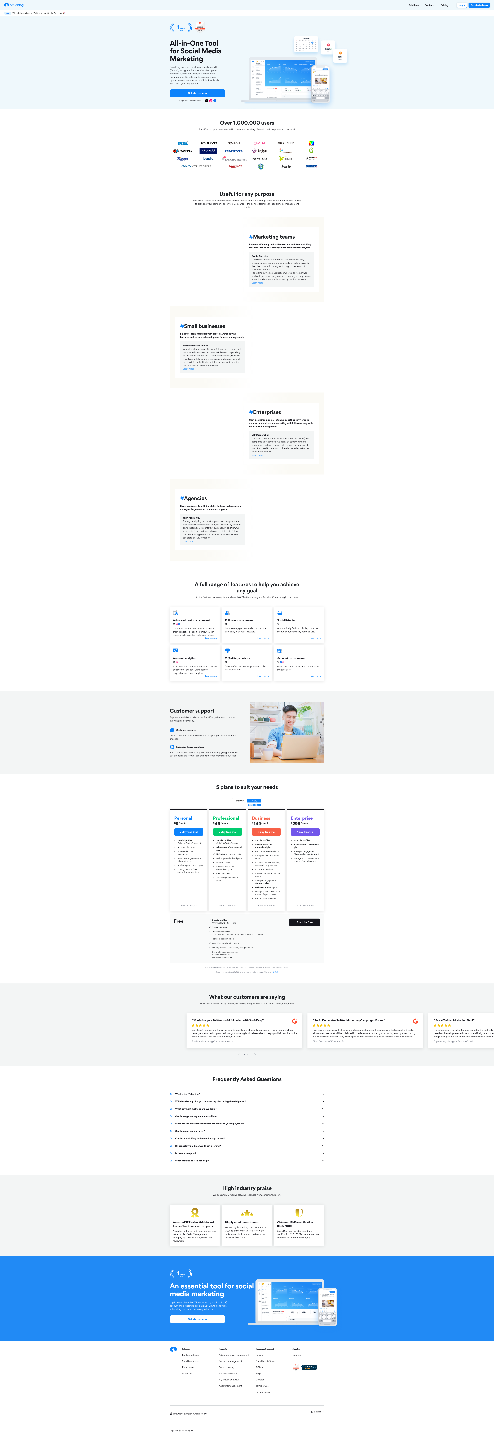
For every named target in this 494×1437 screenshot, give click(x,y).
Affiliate (259, 1367)
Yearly (254, 800)
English (317, 1411)
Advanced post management (234, 1354)
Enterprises (188, 1367)
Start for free (305, 922)
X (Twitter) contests (229, 1379)
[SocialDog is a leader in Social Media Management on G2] (296, 1367)
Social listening (226, 1367)
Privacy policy (263, 1391)
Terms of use (262, 1385)
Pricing (444, 5)
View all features (188, 905)
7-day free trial (189, 832)
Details (275, 972)
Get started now (479, 5)
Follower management (230, 1361)
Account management (230, 1385)
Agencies (187, 1373)
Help (258, 1373)
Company (298, 1354)
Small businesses (190, 1361)
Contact (260, 1379)
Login (462, 5)
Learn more (257, 282)
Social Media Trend (265, 1361)
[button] (244, 1054)
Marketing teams (190, 1354)
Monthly (240, 800)
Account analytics (228, 1373)
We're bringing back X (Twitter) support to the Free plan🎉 (38, 13)
